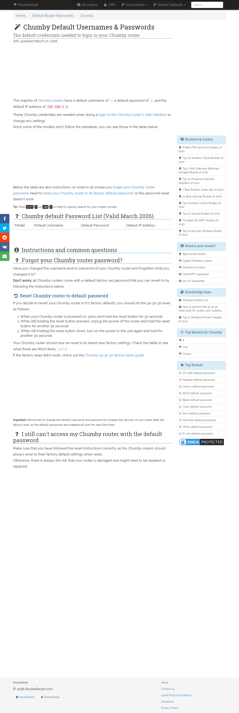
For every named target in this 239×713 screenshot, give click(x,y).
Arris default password (196, 413)
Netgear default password (198, 379)
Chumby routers (50, 100)
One (185, 347)
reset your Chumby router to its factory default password (88, 193)
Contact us (167, 688)
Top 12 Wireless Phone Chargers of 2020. (200, 319)
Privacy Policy (169, 707)
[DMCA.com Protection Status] (201, 442)
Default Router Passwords (52, 16)
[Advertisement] (92, 71)
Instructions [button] (135, 5)
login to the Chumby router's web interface (133, 115)
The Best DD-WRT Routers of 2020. (198, 222)
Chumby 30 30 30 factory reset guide (115, 355)
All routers (89, 5)
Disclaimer (167, 701)
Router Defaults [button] (170, 5)
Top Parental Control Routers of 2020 (200, 205)
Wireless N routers (193, 267)
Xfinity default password (197, 426)
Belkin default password (197, 399)
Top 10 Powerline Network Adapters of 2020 (197, 180)
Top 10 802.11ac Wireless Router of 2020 (200, 232)
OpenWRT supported (195, 274)
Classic (186, 353)
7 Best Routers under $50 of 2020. (203, 189)
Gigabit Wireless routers (197, 260)
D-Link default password (197, 433)
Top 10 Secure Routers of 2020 (201, 213)
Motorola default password (199, 420)
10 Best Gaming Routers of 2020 (202, 196)
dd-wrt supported (193, 280)
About (164, 682)
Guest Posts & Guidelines (176, 695)
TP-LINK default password (198, 373)
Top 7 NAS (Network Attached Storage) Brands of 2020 (199, 170)
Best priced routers (194, 253)
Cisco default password (197, 406)
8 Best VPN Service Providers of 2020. (200, 149)
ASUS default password (197, 393)
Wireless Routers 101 (195, 300)
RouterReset (27, 5)
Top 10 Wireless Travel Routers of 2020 (201, 159)
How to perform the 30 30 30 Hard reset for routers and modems (200, 308)
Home (21, 16)
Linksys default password (198, 386)
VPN (111, 5)
